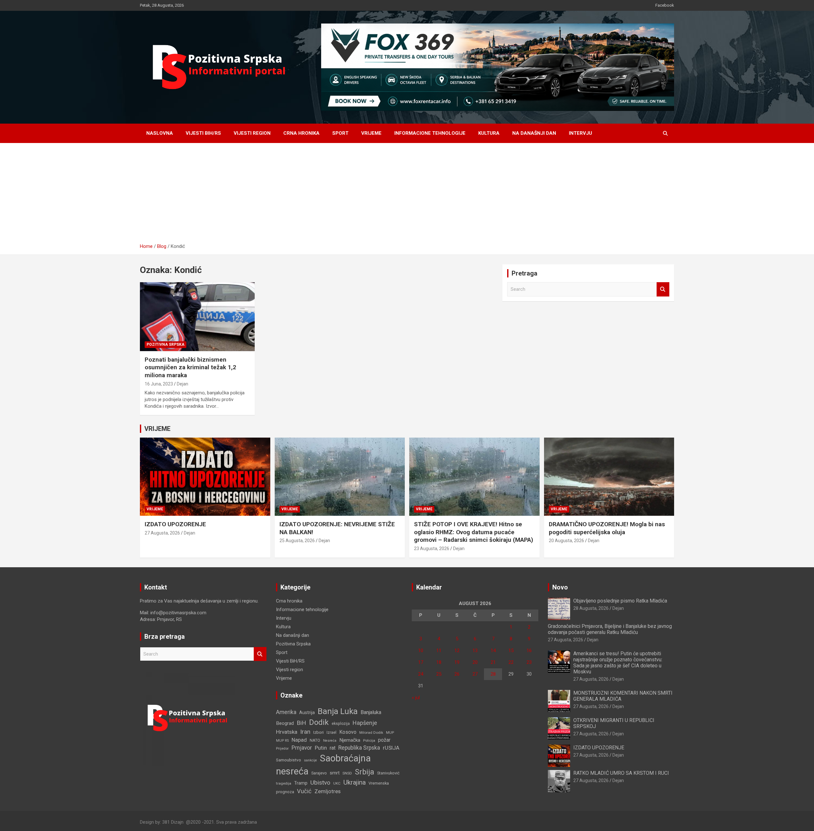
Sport (340, 133)
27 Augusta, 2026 (162, 532)
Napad (299, 740)
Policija (369, 740)
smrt (335, 773)
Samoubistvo (288, 760)
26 (456, 674)
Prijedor (282, 748)
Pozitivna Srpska (165, 344)
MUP (390, 732)
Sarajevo (319, 773)
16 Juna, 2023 (159, 383)
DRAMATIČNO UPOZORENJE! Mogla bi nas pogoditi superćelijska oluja (607, 528)
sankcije (310, 760)
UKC (337, 783)
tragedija (283, 783)
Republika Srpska (359, 748)
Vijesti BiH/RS (203, 133)
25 (438, 674)
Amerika (286, 712)
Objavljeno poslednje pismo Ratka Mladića (620, 601)
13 (475, 650)
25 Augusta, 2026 (297, 540)
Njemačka (349, 740)
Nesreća (329, 741)
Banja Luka (338, 711)
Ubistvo (320, 782)
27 (475, 674)
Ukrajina (354, 782)
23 (529, 662)
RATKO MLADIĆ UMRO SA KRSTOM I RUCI (621, 773)
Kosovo (347, 732)
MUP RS (282, 741)
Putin (321, 748)
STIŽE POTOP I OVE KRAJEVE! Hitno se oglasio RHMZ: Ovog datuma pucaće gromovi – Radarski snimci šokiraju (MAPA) (473, 532)
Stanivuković (388, 773)
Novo (560, 587)
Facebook (664, 5)
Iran (305, 731)
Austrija (307, 712)
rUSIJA (391, 748)
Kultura (489, 133)
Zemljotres (327, 791)
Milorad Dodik (371, 732)
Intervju (580, 133)
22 (511, 662)
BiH (301, 722)
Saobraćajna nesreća (323, 765)
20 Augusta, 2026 (566, 540)
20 (475, 662)
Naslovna (159, 133)
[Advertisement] (407, 195)
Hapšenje (365, 722)
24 (420, 674)
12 (456, 650)
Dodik (319, 722)
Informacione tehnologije (430, 133)
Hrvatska (286, 732)
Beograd (285, 723)
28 (493, 674)
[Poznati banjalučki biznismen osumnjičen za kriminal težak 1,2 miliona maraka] (197, 316)
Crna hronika (301, 133)
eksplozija (341, 723)
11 (438, 650)
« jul (416, 697)
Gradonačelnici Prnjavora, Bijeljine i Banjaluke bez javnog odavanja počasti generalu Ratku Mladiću (610, 629)
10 (420, 650)
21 (493, 662)
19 (456, 662)
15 (511, 650)
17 (420, 662)
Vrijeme (371, 133)
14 (493, 650)
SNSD (347, 773)
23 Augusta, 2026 (431, 548)
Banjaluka (371, 712)
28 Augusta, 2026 (591, 608)
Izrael (331, 732)
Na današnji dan (534, 133)
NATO (315, 740)
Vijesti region (252, 133)
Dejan (182, 383)
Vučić (304, 791)
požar (384, 740)
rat (332, 748)
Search (663, 289)
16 (529, 650)
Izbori (318, 732)
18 (438, 662)
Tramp (300, 783)
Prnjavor (302, 748)
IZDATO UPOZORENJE (175, 524)
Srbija (364, 771)
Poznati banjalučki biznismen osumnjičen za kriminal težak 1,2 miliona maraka (190, 367)
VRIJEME (157, 429)
